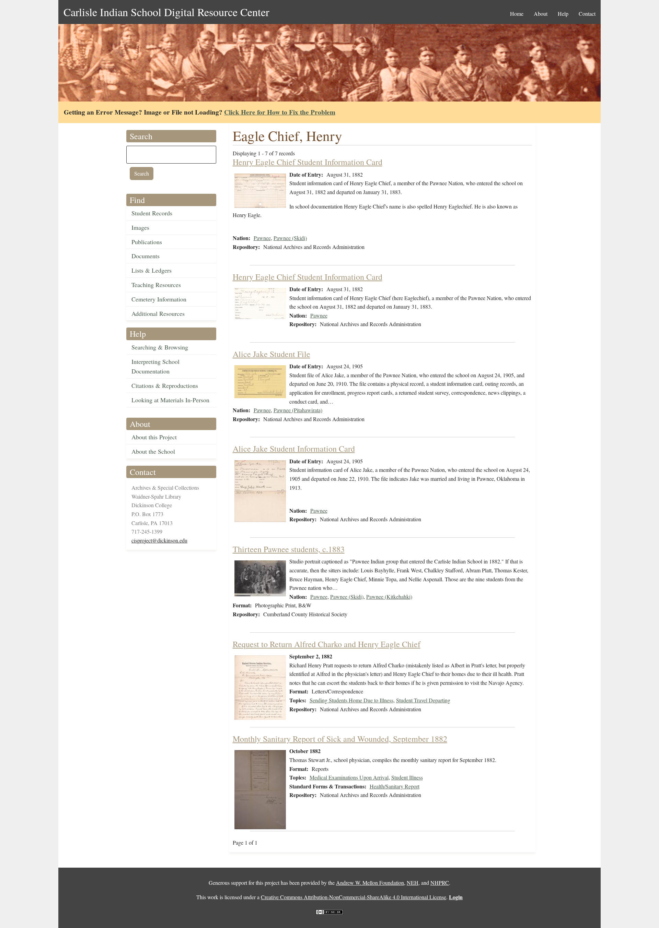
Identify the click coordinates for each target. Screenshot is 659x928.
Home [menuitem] (516, 13)
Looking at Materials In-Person (170, 400)
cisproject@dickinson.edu (159, 540)
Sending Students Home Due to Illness (351, 700)
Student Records (151, 213)
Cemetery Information (158, 299)
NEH (412, 882)
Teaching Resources (156, 285)
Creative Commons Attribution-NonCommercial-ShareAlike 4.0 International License (353, 897)
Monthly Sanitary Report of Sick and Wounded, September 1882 (340, 738)
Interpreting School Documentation (155, 366)
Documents (145, 256)
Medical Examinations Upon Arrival (349, 777)
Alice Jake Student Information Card (294, 448)
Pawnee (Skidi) (290, 237)
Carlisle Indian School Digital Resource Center (166, 11)
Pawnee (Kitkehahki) (389, 596)
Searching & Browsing (159, 347)
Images (140, 227)
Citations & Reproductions (164, 385)
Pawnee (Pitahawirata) (298, 410)
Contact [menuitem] (587, 13)
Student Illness (407, 777)
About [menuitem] (540, 13)
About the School (153, 451)
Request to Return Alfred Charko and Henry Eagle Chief (326, 644)
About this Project (154, 437)
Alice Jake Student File (271, 353)
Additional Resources (158, 313)
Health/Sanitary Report (394, 786)
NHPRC (439, 882)
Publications (146, 242)
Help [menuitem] (563, 13)
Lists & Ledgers (151, 270)
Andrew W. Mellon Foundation (370, 882)
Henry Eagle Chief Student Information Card (307, 161)
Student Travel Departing (423, 700)
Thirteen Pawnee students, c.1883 (289, 549)
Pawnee (262, 237)
